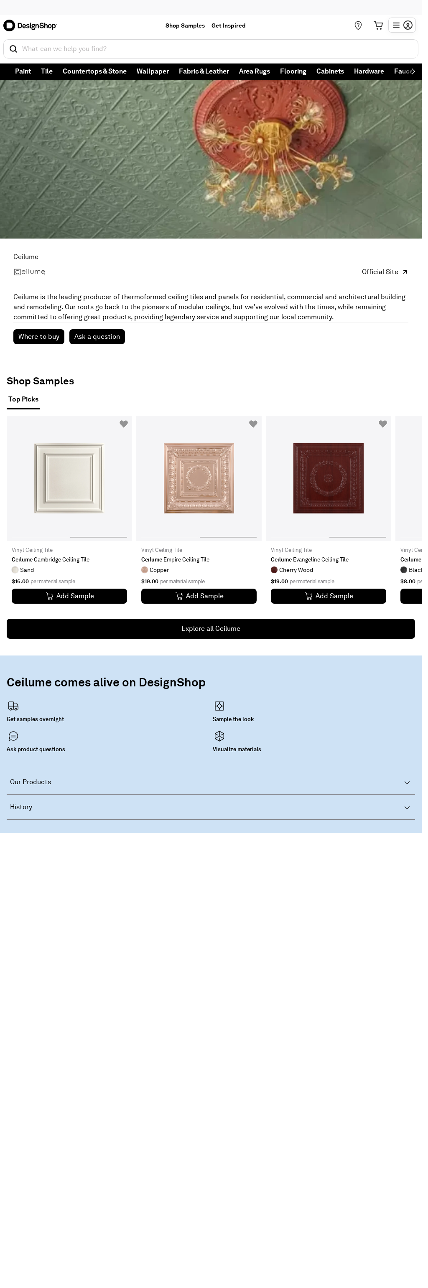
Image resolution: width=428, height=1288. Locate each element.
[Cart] (378, 25)
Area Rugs (254, 71)
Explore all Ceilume (210, 629)
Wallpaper (153, 71)
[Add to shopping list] (123, 424)
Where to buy (38, 336)
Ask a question (97, 336)
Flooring (293, 71)
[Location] (358, 25)
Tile (47, 71)
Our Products (30, 782)
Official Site (380, 272)
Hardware (369, 71)
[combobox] (210, 48)
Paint (23, 71)
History (21, 807)
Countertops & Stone (95, 71)
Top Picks (23, 399)
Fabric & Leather (204, 71)
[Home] (33, 25)
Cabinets (330, 71)
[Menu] (402, 25)
